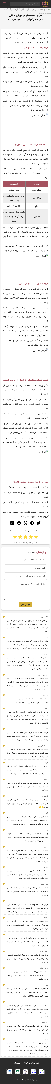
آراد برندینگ (17, 1063)
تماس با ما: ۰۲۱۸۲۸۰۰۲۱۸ (31, 1063)
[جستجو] (11, 4)
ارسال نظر (25, 604)
